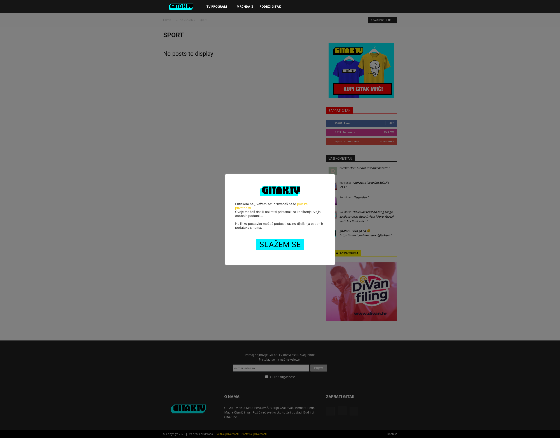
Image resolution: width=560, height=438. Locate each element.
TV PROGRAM (216, 6)
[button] (391, 7)
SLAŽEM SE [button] (280, 244)
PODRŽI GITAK (270, 6)
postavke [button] (255, 224)
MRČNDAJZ (245, 6)
